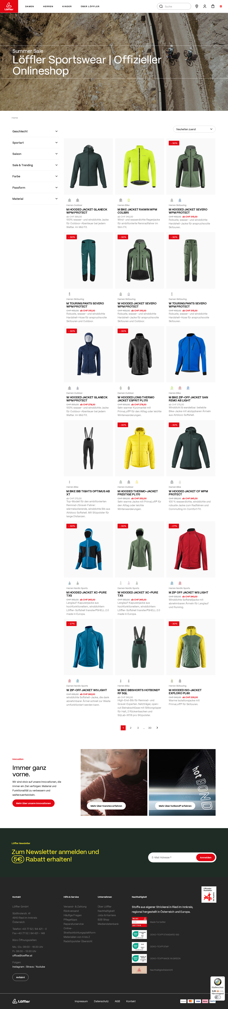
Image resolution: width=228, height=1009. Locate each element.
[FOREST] (69, 200)
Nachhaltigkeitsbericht (161, 969)
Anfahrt (20, 977)
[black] (77, 200)
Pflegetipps (70, 919)
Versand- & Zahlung (75, 906)
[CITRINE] (137, 482)
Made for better (158, 922)
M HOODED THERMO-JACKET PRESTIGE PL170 (138, 493)
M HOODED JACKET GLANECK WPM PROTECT (86, 211)
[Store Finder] (196, 6)
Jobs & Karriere (107, 915)
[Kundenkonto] (204, 6)
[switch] (218, 997)
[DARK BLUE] (77, 388)
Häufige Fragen (73, 915)
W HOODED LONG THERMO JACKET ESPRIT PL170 (136, 399)
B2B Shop (103, 919)
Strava (30, 967)
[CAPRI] (172, 583)
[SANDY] (129, 294)
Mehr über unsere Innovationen (33, 803)
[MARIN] (180, 200)
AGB (117, 1001)
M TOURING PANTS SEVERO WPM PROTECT (85, 305)
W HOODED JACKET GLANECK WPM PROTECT (87, 399)
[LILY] (129, 583)
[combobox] (174, 6)
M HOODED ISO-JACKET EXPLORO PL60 (185, 691)
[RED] (180, 583)
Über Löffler (105, 906)
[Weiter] (157, 729)
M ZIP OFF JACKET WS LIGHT (188, 592)
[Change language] (220, 6)
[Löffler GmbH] (9, 6)
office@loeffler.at (22, 955)
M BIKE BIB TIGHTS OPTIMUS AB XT (88, 493)
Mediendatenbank (108, 924)
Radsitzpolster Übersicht (78, 941)
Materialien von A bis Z (77, 937)
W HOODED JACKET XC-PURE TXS (138, 594)
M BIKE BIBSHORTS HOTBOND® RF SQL (139, 691)
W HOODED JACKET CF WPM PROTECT (188, 493)
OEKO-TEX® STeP (159, 946)
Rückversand (71, 911)
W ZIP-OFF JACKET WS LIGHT (86, 690)
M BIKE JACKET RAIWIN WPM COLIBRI (137, 211)
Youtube (40, 967)
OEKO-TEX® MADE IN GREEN (165, 958)
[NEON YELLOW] (129, 200)
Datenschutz (101, 1001)
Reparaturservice (74, 924)
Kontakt (131, 1001)
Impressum (81, 1001)
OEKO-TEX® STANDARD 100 (164, 934)
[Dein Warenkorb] (212, 6)
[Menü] (223, 978)
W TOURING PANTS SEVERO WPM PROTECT (188, 305)
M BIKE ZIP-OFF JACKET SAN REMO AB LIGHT (188, 399)
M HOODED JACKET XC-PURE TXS (86, 594)
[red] (180, 388)
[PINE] (172, 200)
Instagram (18, 967)
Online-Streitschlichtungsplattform (80, 930)
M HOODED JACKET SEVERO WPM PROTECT (188, 211)
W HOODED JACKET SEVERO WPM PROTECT (137, 305)
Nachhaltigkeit (106, 911)
